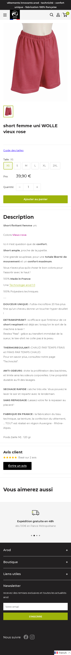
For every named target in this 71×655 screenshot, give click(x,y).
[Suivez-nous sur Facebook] (26, 637)
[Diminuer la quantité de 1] (19, 187)
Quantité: (8, 187)
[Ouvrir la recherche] (51, 15)
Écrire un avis (17, 465)
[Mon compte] (58, 15)
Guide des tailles (13, 150)
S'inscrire (35, 616)
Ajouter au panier (36, 199)
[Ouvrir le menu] (5, 15)
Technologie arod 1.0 (22, 285)
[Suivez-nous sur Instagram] (32, 637)
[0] (65, 15)
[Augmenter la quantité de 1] (37, 187)
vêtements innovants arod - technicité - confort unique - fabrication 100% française (35, 5)
